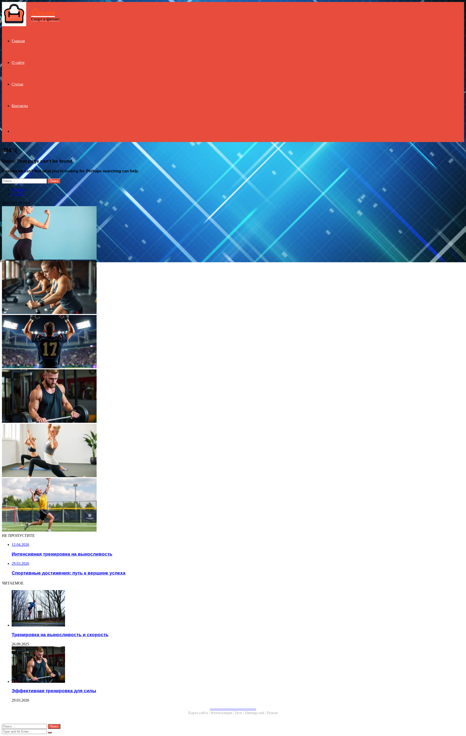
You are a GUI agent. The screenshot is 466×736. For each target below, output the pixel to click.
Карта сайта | (199, 713)
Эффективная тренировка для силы (54, 690)
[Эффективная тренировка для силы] (147, 396)
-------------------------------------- (233, 708)
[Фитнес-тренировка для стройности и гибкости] (147, 451)
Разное (272, 713)
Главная (18, 41)
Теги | (239, 713)
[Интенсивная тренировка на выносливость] (147, 288)
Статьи (17, 84)
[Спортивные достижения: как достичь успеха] (147, 505)
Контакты (20, 106)
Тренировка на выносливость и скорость (60, 634)
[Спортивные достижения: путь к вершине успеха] (147, 342)
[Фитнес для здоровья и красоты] (147, 233)
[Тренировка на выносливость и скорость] (152, 608)
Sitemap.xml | (256, 713)
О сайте (18, 62)
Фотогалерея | (222, 713)
